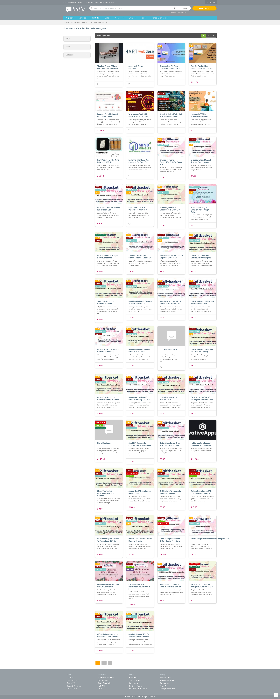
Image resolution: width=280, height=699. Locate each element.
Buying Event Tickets (168, 689)
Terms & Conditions (74, 686)
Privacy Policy (72, 689)
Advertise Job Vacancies (138, 689)
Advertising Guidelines (106, 677)
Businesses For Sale (78, 22)
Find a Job (163, 686)
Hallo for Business (135, 680)
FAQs (100, 689)
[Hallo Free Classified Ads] (75, 9)
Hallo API (101, 686)
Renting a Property (167, 680)
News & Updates (73, 680)
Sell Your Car (133, 683)
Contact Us (71, 683)
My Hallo (210, 2)
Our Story (70, 677)
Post (205, 8)
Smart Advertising (104, 683)
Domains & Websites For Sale (97, 22)
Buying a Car (164, 683)
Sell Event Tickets (135, 686)
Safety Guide (103, 680)
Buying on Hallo (165, 677)
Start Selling (133, 677)
